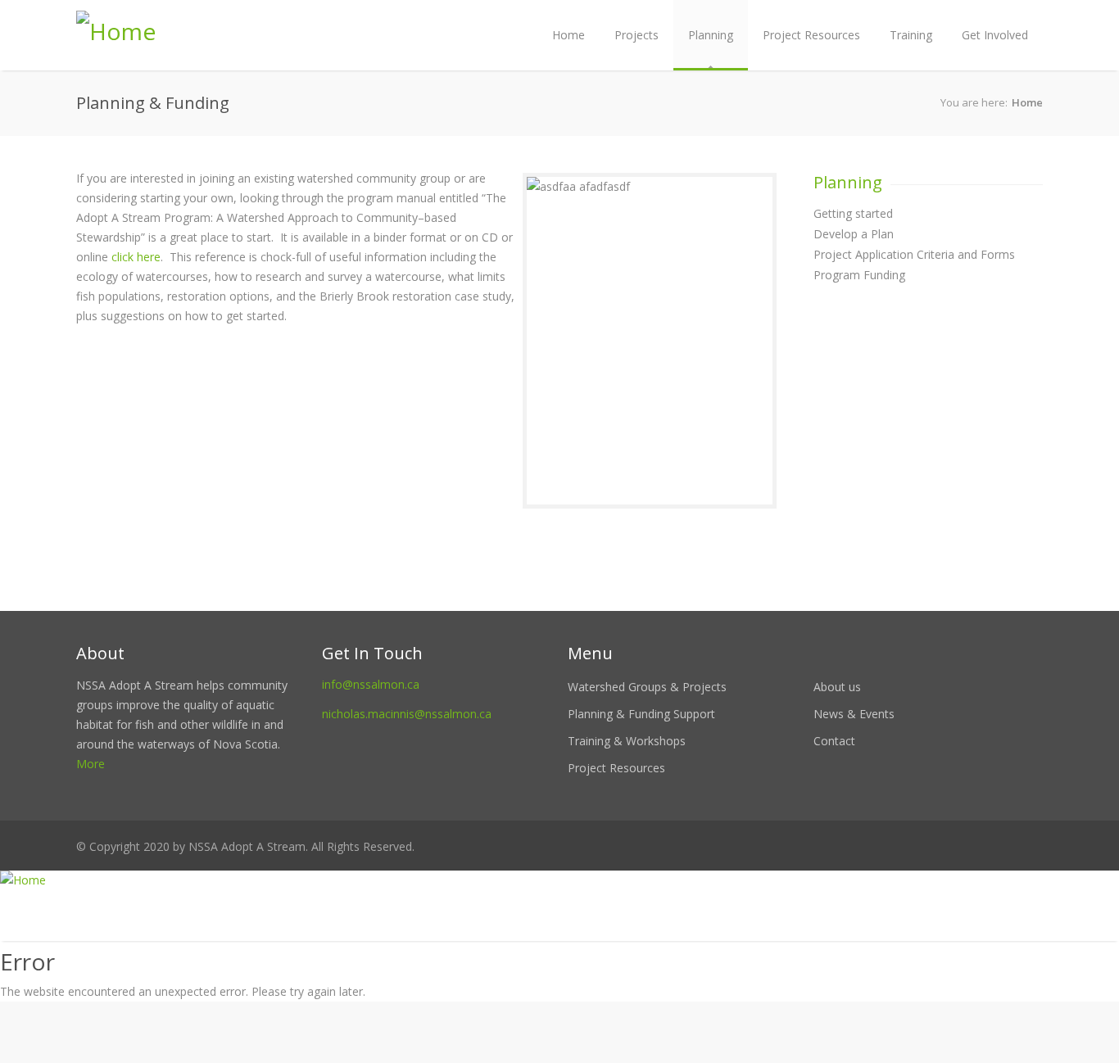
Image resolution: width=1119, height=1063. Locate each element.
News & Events (854, 713)
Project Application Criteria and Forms (914, 254)
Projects (636, 35)
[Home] (559, 880)
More (90, 763)
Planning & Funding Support (641, 713)
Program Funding (859, 275)
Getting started (853, 213)
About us (837, 686)
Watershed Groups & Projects (647, 686)
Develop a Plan (853, 234)
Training (911, 35)
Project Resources (811, 35)
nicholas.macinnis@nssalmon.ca (407, 713)
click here (136, 257)
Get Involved (995, 35)
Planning (710, 35)
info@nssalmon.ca (370, 684)
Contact (834, 741)
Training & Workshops (627, 741)
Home (568, 35)
